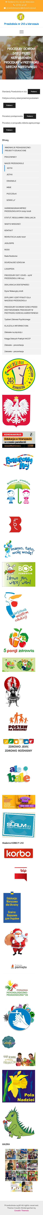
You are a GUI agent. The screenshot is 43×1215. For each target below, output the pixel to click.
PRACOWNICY (10, 157)
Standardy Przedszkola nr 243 (14, 92)
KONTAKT (8, 230)
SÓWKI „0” (11, 200)
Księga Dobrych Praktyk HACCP (17, 339)
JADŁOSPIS (9, 243)
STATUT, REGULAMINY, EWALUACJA (20, 218)
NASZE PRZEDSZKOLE (14, 163)
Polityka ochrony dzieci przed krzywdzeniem (20, 98)
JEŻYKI (9, 175)
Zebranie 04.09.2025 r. (13, 332)
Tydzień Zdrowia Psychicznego (17, 319)
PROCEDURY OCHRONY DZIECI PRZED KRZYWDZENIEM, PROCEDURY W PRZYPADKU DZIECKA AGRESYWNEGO (21, 310)
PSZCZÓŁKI (12, 194)
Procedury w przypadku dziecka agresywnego (21, 123)
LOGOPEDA (9, 269)
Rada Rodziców (10, 256)
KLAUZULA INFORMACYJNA (16, 326)
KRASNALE (11, 181)
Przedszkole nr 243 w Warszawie (21, 24)
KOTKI (9, 168)
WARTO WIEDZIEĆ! (12, 224)
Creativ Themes (21, 1211)
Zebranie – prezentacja (14, 345)
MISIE (9, 187)
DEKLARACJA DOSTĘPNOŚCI (16, 285)
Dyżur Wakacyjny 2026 (13, 291)
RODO (7, 250)
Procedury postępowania (12, 116)
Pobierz (34, 91)
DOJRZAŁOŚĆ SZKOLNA (14, 262)
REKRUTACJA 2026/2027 (15, 237)
